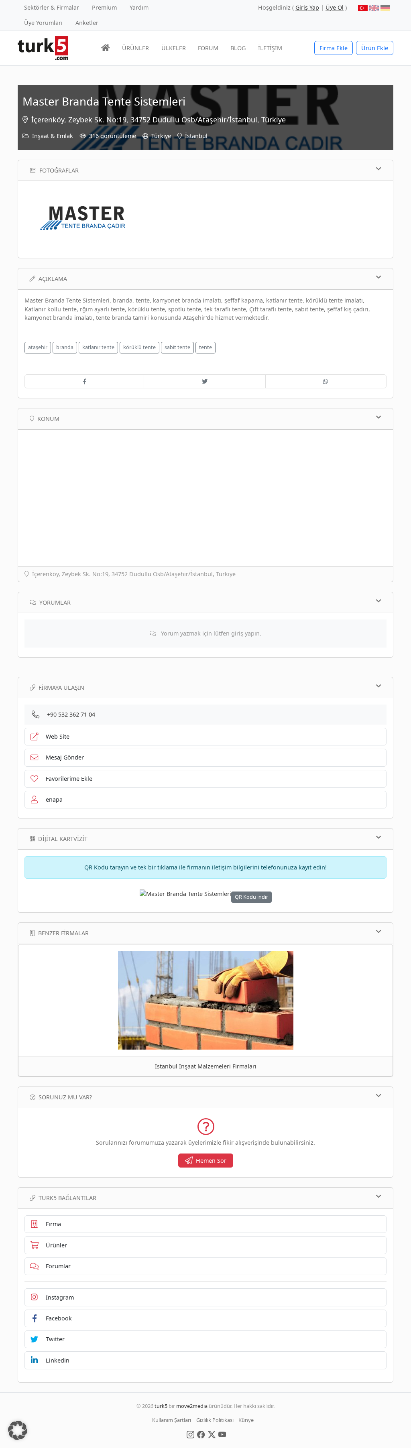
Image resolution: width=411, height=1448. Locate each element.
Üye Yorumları (43, 22)
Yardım (139, 7)
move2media (192, 1405)
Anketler (86, 22)
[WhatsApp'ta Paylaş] (326, 381)
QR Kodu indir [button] (251, 897)
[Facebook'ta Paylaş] (84, 381)
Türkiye (161, 136)
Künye (246, 1420)
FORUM (208, 48)
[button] (17, 1430)
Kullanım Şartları (171, 1420)
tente (205, 347)
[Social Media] (190, 1434)
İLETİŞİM (270, 48)
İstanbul (196, 136)
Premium (104, 7)
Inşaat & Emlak (52, 136)
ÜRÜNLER (135, 48)
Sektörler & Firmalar (51, 7)
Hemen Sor (211, 1160)
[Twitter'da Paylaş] (204, 381)
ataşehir (37, 347)
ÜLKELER (173, 48)
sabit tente (177, 347)
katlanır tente (98, 347)
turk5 (161, 1405)
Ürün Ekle (374, 48)
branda (64, 347)
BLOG (238, 48)
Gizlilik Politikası (215, 1420)
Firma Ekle (333, 48)
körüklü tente (139, 347)
